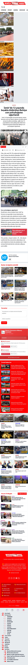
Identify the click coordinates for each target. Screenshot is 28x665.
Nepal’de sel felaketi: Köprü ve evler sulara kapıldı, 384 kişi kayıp (20, 289)
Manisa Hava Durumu (21, 584)
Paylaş (4, 146)
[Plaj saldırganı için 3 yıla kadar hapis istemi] (7, 283)
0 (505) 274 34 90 (6, 346)
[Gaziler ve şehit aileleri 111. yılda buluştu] (21, 435)
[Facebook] (9, 578)
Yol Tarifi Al (14, 346)
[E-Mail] (10, 259)
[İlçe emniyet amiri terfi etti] (7, 296)
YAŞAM (22, 602)
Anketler (7, 644)
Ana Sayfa (7, 613)
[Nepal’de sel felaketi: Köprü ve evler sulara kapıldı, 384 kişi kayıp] (21, 283)
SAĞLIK (6, 602)
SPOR (26, 602)
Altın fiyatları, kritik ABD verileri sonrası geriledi (6, 442)
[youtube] (23, 610)
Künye (6, 645)
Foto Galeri (8, 635)
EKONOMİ (22, 10)
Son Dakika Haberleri (20, 592)
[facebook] (7, 610)
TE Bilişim (17, 605)
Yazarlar (7, 639)
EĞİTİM (18, 602)
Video (6, 637)
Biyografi (7, 642)
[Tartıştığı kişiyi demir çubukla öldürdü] (21, 270)
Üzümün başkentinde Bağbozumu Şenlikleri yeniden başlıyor (6, 472)
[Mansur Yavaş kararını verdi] (21, 479)
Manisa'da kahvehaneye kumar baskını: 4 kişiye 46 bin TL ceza (7, 276)
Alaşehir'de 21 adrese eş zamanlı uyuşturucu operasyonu (20, 301)
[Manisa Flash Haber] (14, 3)
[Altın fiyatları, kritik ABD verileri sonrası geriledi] (7, 435)
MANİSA (15, 10)
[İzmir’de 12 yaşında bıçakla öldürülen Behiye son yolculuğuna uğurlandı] (14, 137)
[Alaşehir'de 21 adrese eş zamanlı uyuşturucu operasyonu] (21, 296)
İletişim (7, 647)
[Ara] (2, 7)
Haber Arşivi (6, 595)
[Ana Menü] (4, 7)
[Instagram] (14, 578)
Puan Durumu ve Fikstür (19, 589)
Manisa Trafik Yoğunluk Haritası (6, 589)
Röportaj (7, 640)
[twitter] (12, 610)
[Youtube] (16, 578)
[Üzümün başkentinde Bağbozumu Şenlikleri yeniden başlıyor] (7, 464)
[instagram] (18, 610)
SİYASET (10, 10)
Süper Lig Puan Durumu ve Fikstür (16, 656)
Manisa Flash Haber (14, 256)
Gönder (4, 322)
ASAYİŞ (14, 105)
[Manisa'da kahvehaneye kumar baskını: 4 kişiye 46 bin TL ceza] (7, 270)
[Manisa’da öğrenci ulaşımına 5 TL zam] (21, 418)
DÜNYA (2, 602)
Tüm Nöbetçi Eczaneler (15, 357)
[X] (11, 578)
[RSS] (19, 578)
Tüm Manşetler (7, 592)
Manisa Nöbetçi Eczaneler (6, 585)
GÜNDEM (3, 10)
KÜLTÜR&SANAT (12, 602)
